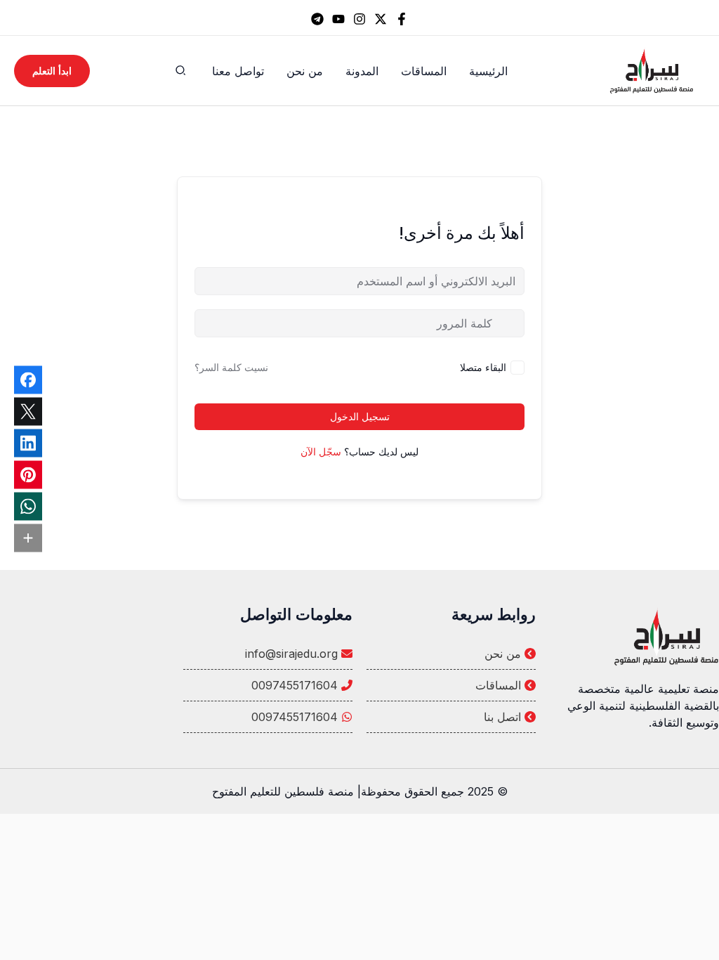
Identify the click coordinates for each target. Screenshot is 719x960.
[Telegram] (317, 19)
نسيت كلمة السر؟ (231, 367)
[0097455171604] (267, 685)
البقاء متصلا (483, 367)
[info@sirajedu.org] (267, 653)
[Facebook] (401, 19)
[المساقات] (451, 685)
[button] (179, 72)
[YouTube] (338, 19)
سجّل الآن (321, 452)
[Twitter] (380, 19)
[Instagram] (359, 19)
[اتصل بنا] (451, 716)
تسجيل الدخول (360, 416)
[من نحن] (451, 653)
